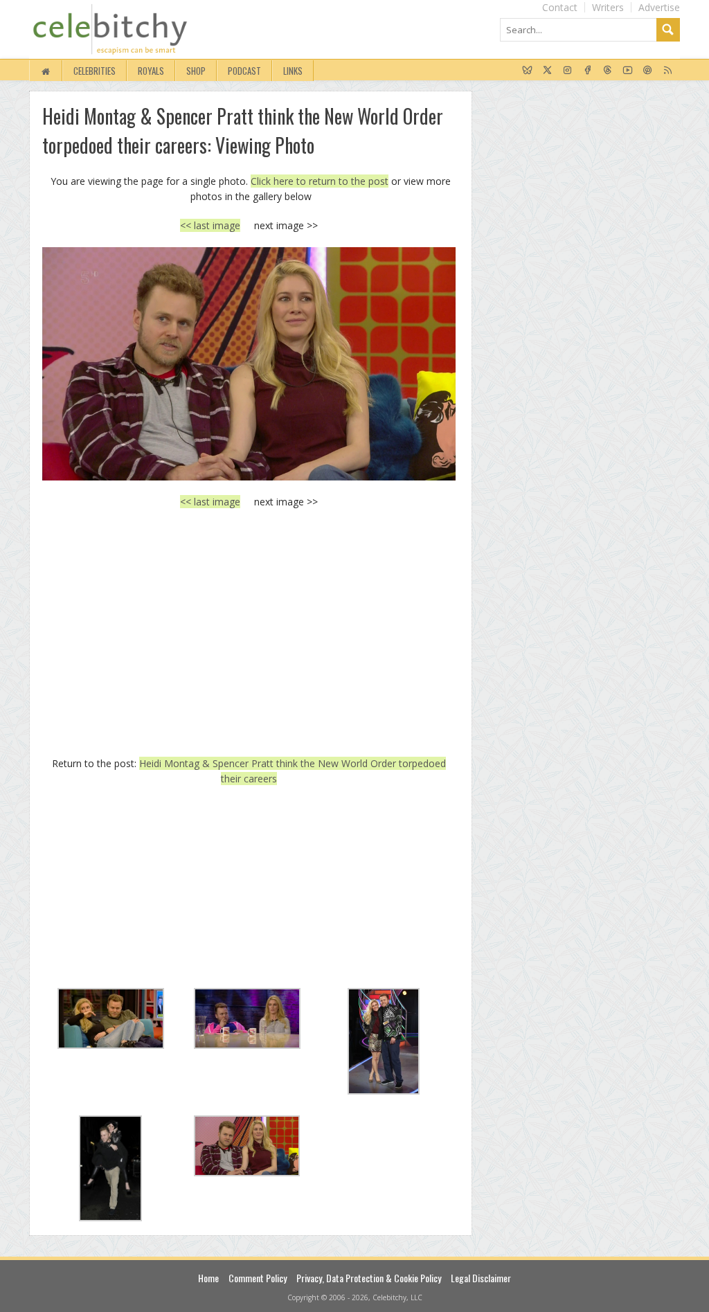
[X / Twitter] (547, 70)
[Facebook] (587, 70)
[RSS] (668, 70)
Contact (559, 7)
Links (293, 71)
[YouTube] (627, 70)
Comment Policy (257, 1277)
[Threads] (607, 70)
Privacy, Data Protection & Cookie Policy (368, 1277)
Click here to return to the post (319, 181)
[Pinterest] (648, 70)
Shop (196, 71)
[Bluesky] (527, 70)
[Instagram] (567, 70)
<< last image (210, 225)
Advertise (659, 7)
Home (208, 1277)
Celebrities (94, 71)
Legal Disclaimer (481, 1277)
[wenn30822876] (249, 363)
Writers (608, 7)
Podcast (244, 71)
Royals (151, 71)
